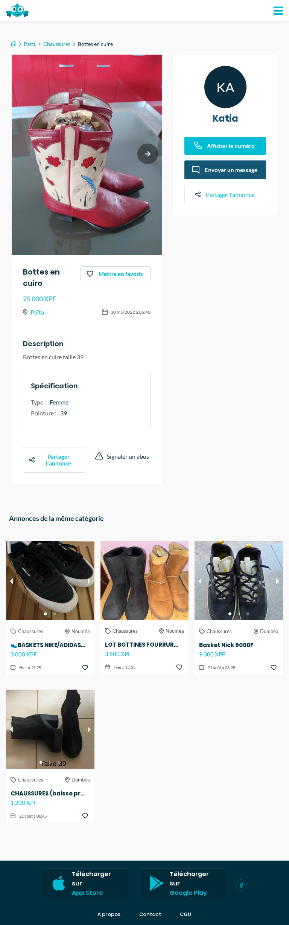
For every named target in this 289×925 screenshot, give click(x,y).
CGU (185, 914)
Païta (30, 44)
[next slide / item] (147, 153)
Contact (150, 914)
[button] (45, 613)
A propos (108, 914)
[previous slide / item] (11, 580)
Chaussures (56, 44)
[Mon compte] (278, 11)
